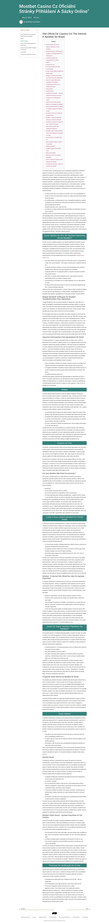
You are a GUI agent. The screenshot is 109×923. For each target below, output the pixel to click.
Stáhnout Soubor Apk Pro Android (54, 106)
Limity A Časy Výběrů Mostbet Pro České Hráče (28, 44)
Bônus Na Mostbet (51, 153)
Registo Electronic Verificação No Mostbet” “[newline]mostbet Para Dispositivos (54, 53)
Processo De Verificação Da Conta (28, 54)
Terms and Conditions (64, 917)
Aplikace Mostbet (50, 146)
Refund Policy (76, 917)
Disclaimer (85, 917)
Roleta (22, 38)
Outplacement (42, 917)
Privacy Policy (52, 917)
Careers (34, 917)
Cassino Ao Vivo (24, 41)
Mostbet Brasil (49, 91)
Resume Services (25, 917)
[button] (36, 30)
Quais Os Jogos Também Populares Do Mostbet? (29, 48)
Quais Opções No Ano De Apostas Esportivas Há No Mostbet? (28, 35)
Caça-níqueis (23, 52)
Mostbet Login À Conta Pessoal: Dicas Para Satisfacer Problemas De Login (54, 133)
